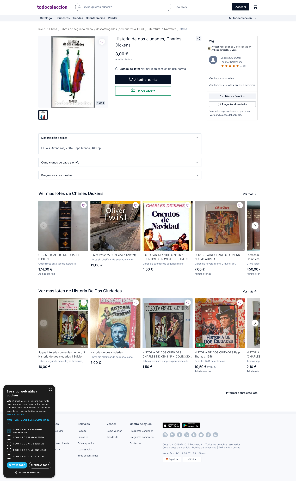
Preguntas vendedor (141, 430)
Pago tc (82, 430)
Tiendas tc (112, 437)
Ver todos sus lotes (221, 78)
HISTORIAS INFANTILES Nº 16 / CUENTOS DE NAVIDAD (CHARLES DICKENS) (165, 257)
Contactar (135, 443)
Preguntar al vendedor (234, 104)
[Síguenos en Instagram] (165, 434)
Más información (15, 414)
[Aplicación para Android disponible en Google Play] (191, 425)
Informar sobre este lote (241, 393)
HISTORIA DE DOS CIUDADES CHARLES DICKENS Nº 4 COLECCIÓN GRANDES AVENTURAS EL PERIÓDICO (167, 355)
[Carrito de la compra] (255, 7)
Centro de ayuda (141, 424)
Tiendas (77, 18)
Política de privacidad (204, 447)
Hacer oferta (146, 91)
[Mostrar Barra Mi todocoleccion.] (255, 18)
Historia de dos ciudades (106, 352)
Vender (112, 18)
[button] (120, 138)
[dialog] (29, 431)
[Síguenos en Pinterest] (193, 434)
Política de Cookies (229, 447)
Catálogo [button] (46, 18)
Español (173, 459)
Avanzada (182, 6)
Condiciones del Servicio (176, 447)
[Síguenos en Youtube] (201, 434)
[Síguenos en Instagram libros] (172, 434)
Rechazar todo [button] (40, 465)
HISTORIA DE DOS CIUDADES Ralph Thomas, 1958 (218, 354)
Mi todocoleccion (240, 18)
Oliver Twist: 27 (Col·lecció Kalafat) (113, 255)
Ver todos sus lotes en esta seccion (232, 85)
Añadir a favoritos (235, 96)
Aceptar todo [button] (17, 465)
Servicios (84, 424)
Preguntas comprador (142, 437)
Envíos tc (83, 437)
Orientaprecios (95, 18)
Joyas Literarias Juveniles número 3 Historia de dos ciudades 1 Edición (61, 354)
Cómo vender (114, 430)
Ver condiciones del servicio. (226, 114)
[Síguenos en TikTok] (208, 434)
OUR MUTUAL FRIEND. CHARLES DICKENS (59, 257)
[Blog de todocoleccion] (215, 434)
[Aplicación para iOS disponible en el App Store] (171, 425)
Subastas (63, 18)
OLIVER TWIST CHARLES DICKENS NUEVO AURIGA (217, 257)
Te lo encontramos (88, 455)
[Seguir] (102, 42)
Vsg (211, 41)
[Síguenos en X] (186, 434)
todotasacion (85, 449)
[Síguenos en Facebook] (179, 434)
